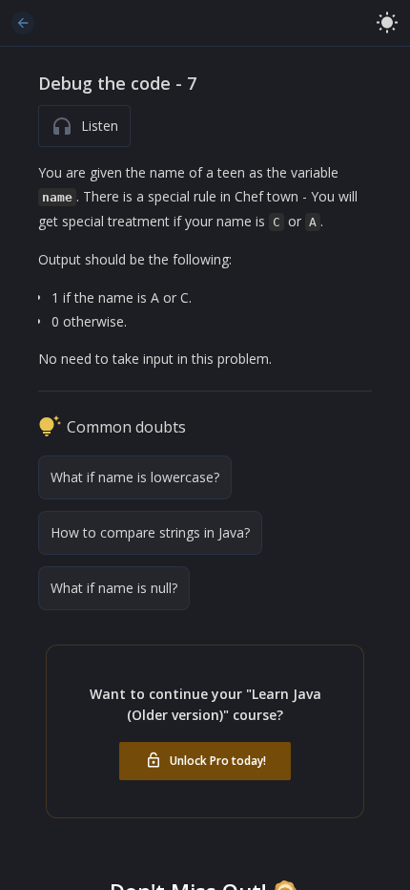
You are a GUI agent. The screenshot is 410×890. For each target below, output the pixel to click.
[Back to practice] (22, 22)
